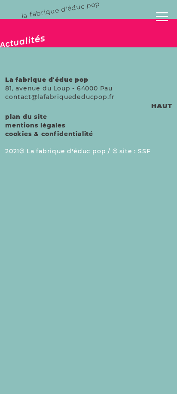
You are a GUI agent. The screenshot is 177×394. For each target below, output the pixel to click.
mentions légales (35, 125)
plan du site (26, 117)
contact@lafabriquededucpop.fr (60, 97)
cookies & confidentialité (49, 134)
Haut (161, 106)
